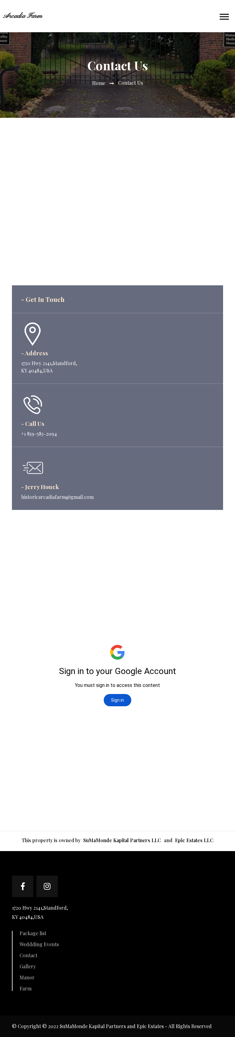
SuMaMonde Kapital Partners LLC (122, 840)
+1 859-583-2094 (39, 433)
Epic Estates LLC (194, 840)
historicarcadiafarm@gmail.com (57, 497)
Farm (26, 988)
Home (98, 83)
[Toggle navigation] (227, 16)
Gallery (28, 966)
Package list (33, 933)
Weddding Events (39, 944)
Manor (27, 977)
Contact (28, 955)
